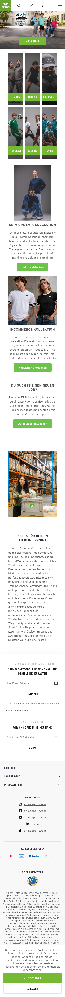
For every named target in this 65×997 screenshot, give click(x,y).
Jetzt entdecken (33, 267)
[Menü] (60, 5)
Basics (16, 96)
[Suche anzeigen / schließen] (19, 5)
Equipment (49, 96)
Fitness (32, 96)
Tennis (49, 150)
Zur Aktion (32, 40)
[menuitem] (60, 5)
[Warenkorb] (44, 5)
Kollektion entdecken (33, 367)
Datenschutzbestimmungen (39, 703)
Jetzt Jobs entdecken (32, 423)
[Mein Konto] (32, 5)
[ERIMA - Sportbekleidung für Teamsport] (5, 8)
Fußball (15, 150)
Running (32, 150)
